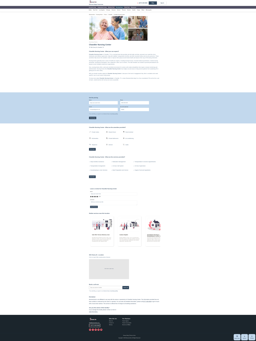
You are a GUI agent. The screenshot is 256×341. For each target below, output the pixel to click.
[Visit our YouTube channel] (90, 330)
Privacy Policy (126, 335)
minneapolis (148, 9)
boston (129, 9)
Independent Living (102, 7)
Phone (121, 100)
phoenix (124, 9)
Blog (153, 3)
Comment (92, 199)
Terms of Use (133, 335)
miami (143, 9)
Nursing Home (119, 7)
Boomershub (92, 14)
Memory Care (111, 7)
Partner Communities (126, 322)
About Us (111, 320)
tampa (138, 9)
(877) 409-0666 (147, 301)
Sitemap (110, 324)
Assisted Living (92, 7)
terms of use (106, 113)
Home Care (127, 7)
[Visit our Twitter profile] (96, 330)
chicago (108, 9)
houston (114, 9)
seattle (133, 9)
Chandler (110, 14)
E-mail (90, 106)
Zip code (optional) (124, 106)
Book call (126, 287)
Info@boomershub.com (94, 322)
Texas (105, 14)
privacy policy (114, 113)
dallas (90, 9)
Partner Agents (125, 320)
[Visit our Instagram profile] (93, 330)
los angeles (102, 9)
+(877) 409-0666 (142, 3)
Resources (133, 7)
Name (90, 100)
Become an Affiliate (126, 324)
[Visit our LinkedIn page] (101, 330)
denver (118, 9)
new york (95, 9)
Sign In (162, 3)
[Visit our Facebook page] (98, 330)
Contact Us (111, 322)
